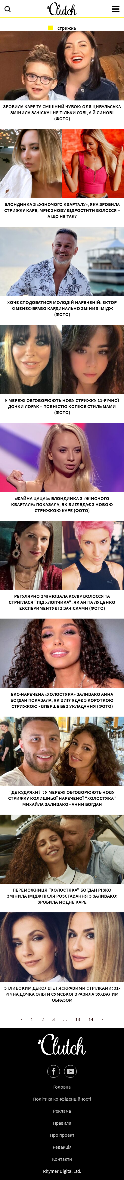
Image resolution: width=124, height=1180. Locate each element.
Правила (62, 1123)
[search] (8, 9)
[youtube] (70, 1071)
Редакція (62, 1147)
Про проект (62, 1135)
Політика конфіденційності (62, 1099)
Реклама (62, 1111)
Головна (62, 1087)
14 (90, 1019)
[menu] (115, 9)
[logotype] (62, 8)
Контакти (62, 1159)
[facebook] (53, 1071)
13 (77, 1019)
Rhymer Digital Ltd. (62, 1171)
